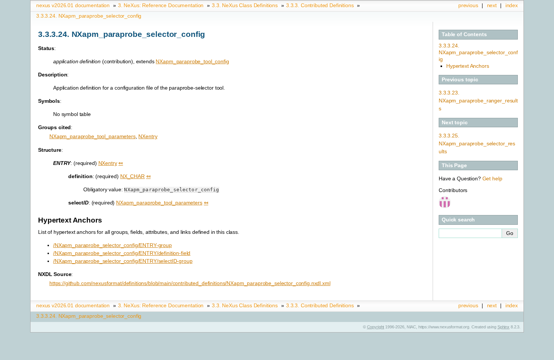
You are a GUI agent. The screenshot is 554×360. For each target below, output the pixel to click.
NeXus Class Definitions (245, 5)
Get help (492, 178)
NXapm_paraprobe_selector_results (477, 143)
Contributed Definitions (320, 5)
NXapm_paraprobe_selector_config (88, 16)
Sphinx (503, 327)
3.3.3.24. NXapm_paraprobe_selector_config (478, 52)
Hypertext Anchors (467, 66)
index (511, 5)
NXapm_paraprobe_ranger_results (478, 100)
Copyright (375, 327)
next (492, 5)
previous (468, 5)
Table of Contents (464, 34)
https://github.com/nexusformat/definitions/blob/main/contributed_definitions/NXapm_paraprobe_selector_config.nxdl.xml (190, 283)
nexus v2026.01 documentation (73, 5)
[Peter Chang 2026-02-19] (446, 203)
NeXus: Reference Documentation (161, 5)
